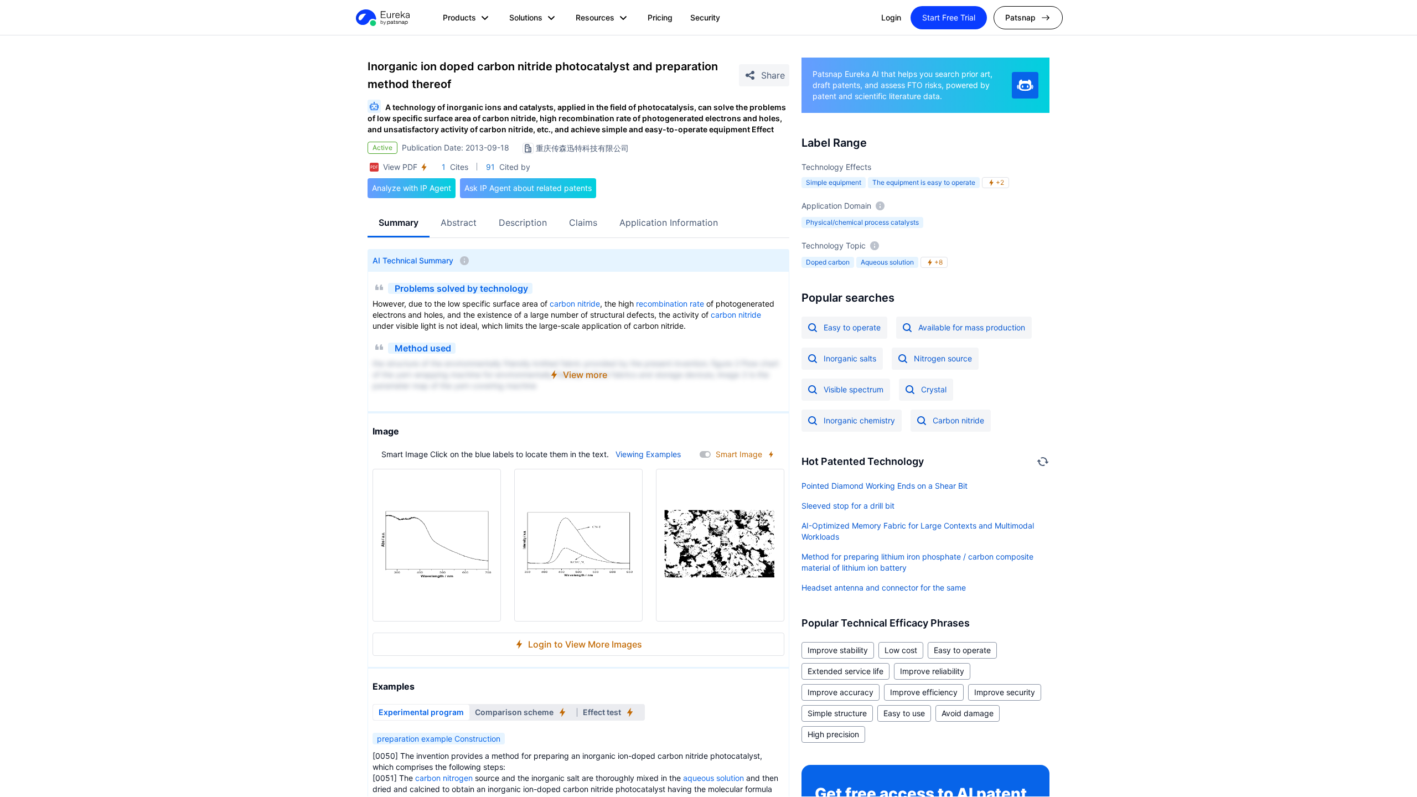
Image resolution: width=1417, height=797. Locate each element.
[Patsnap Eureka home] (382, 17)
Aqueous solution (887, 262)
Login (891, 17)
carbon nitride (575, 303)
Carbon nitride (958, 420)
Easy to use (904, 713)
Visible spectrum (853, 389)
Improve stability (838, 650)
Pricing (660, 17)
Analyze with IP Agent (411, 188)
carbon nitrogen (444, 778)
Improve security (1004, 692)
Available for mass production (971, 327)
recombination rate (670, 303)
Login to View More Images (585, 644)
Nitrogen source (943, 358)
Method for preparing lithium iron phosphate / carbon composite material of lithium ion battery (917, 562)
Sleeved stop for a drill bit (847, 505)
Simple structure (837, 713)
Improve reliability (932, 671)
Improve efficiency (924, 692)
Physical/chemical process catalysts (862, 222)
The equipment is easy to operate (923, 182)
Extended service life (845, 671)
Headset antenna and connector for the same (883, 587)
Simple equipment (833, 182)
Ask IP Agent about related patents (528, 188)
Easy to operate (852, 327)
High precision (833, 734)
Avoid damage (968, 713)
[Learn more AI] (1025, 85)
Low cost (901, 650)
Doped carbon (828, 262)
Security (705, 17)
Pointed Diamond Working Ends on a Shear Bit (884, 485)
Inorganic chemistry (859, 420)
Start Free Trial (948, 17)
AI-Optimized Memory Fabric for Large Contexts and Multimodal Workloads (917, 531)
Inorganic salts (850, 358)
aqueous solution (713, 778)
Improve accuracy (840, 692)
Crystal (934, 389)
